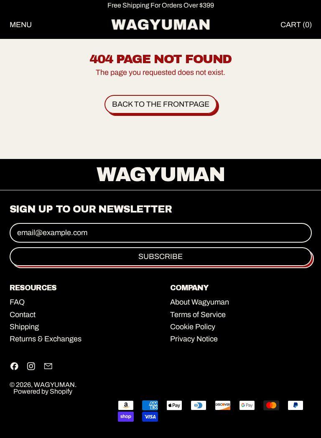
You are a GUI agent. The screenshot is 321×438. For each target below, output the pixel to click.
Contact (23, 314)
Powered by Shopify (42, 391)
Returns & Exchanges (46, 339)
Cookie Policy (192, 327)
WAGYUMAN (54, 384)
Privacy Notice (194, 339)
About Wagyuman (199, 302)
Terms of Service (198, 314)
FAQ (17, 302)
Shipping (24, 327)
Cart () (295, 26)
